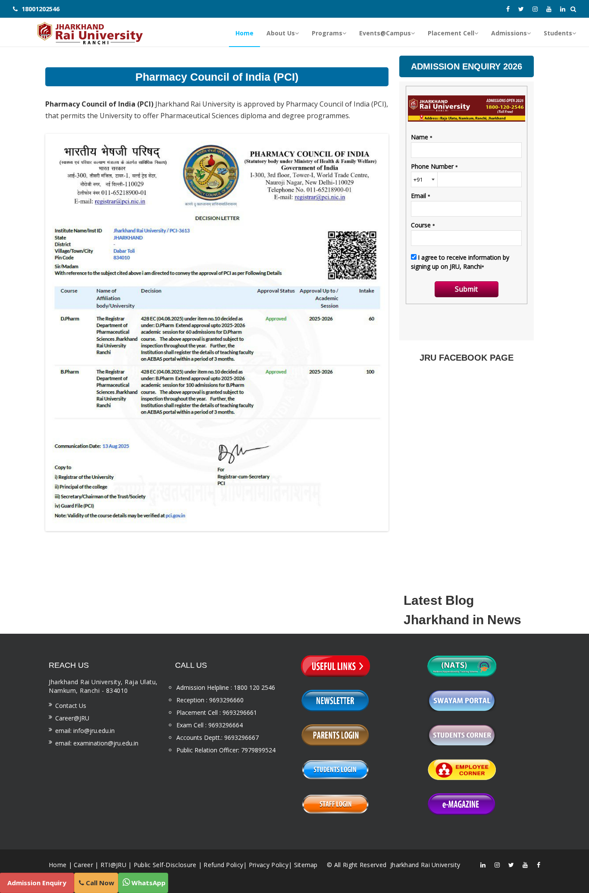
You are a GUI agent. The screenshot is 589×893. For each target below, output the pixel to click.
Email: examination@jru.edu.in (96, 743)
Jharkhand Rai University (424, 865)
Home (57, 865)
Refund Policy (223, 865)
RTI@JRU (113, 865)
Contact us (70, 705)
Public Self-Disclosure (165, 865)
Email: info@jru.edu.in (85, 730)
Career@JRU (72, 718)
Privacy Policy (268, 865)
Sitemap (306, 865)
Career (83, 865)
